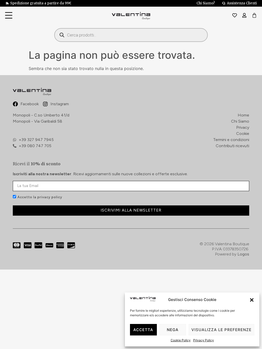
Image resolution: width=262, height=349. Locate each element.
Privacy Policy (203, 340)
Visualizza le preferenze (221, 329)
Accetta (143, 329)
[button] (251, 300)
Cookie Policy (181, 340)
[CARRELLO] (254, 16)
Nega (173, 329)
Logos (243, 254)
